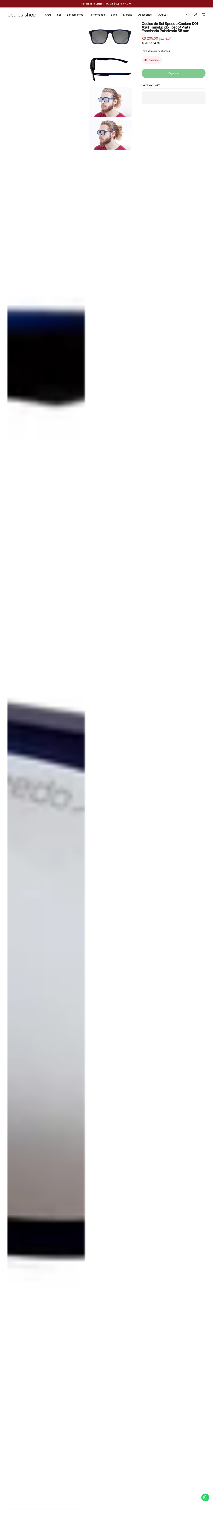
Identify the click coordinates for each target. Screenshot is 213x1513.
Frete (144, 50)
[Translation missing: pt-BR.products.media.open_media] (46, 766)
